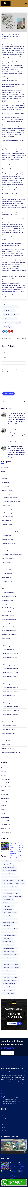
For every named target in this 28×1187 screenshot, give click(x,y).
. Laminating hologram (9, 642)
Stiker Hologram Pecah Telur (11, 687)
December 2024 (5, 787)
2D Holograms (7, 861)
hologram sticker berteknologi (10, 532)
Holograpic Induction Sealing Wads (12, 554)
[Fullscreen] (25, 1152)
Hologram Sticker (7, 528)
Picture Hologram (7, 581)
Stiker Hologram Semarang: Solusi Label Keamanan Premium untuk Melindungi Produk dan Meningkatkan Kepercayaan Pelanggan (16, 417)
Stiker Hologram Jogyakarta (11, 665)
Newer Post (21, 338)
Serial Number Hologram (9, 619)
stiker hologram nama (9, 970)
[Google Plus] (9, 331)
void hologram (9, 174)
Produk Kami (5, 1118)
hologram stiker (20, 883)
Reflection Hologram (8, 592)
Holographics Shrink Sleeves (10, 551)
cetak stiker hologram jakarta (11, 877)
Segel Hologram (6, 611)
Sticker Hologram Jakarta (8, 748)
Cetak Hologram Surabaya (10, 497)
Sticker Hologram (9, 311)
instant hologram (7, 566)
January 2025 (5, 783)
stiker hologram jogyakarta (10, 954)
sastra (18, 34)
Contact (4, 1127)
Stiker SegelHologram (8, 733)
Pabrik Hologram (7, 577)
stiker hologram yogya (9, 983)
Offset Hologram (7, 573)
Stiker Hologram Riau (9, 695)
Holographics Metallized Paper (11, 547)
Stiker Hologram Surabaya (10, 706)
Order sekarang (7, 1053)
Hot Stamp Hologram (8, 558)
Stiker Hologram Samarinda (11, 699)
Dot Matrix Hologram (8, 509)
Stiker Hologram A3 (7, 722)
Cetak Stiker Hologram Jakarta (11, 752)
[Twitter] (6, 331)
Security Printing (5, 744)
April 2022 (3, 809)
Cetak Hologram (7, 490)
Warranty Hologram (7, 741)
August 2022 (4, 802)
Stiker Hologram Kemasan (10, 668)
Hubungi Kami (12, 1023)
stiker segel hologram (8, 987)
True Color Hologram (8, 990)
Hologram (6, 36)
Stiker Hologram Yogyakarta (11, 714)
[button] (14, 1146)
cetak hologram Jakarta (10, 494)
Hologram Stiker (6, 535)
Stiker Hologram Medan (9, 676)
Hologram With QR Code (9, 543)
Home (3, 1112)
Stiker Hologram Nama (9, 684)
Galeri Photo (5, 1124)
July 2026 (3, 771)
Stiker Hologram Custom (9, 725)
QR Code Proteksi (7, 585)
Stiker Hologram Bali (8, 649)
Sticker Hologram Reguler (9, 634)
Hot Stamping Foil (7, 562)
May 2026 (3, 775)
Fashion (3, 475)
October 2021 (5, 821)
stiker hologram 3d (8, 945)
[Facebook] (3, 331)
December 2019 (5, 824)
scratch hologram (7, 906)
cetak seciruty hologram (9, 870)
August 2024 (4, 790)
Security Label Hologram (9, 912)
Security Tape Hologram (9, 608)
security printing (7, 916)
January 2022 (5, 817)
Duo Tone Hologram (8, 516)
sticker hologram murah (9, 935)
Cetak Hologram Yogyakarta (11, 501)
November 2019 (5, 828)
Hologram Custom (7, 524)
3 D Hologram (6, 486)
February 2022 (5, 813)
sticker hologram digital (9, 630)
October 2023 (5, 798)
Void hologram (8, 327)
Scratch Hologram (7, 600)
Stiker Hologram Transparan (11, 710)
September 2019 (6, 832)
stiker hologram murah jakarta (12, 323)
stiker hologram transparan (10, 980)
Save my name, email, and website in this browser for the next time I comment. (13, 371)
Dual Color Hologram (8, 513)
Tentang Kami (5, 1115)
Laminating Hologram (8, 570)
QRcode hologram (7, 589)
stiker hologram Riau (8, 974)
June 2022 (4, 805)
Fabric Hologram (7, 520)
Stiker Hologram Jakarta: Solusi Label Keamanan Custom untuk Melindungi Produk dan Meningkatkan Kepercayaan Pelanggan (16, 450)
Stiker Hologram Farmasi (10, 657)
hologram (20, 880)
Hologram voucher (7, 539)
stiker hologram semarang (10, 977)
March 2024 (4, 794)
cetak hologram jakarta (10, 307)
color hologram (6, 505)
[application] (14, 1146)
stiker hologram (7, 938)
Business (3, 471)
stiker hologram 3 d (8, 941)
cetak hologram (7, 864)
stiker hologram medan (9, 958)
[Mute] (22, 1152)
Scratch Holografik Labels (9, 596)
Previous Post (7, 338)
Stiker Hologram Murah (9, 680)
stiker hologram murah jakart (10, 964)
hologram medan (7, 883)
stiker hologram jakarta (9, 951)
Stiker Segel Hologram (9, 718)
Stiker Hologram (14, 36)
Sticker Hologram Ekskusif (11, 315)
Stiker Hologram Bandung (10, 653)
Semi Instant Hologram (8, 615)
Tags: (4, 304)
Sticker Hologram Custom (10, 627)
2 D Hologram (5, 467)
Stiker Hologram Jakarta (10, 661)
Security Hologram (7, 604)
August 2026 (4, 768)
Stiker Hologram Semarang (11, 703)
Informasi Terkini (6, 1121)
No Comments (7, 40)
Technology (4, 756)
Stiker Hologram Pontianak (10, 691)
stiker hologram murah (10, 319)
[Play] (3, 1152)
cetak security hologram (9, 874)
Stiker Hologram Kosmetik (10, 672)
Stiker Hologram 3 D (8, 646)
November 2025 (5, 779)
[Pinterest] (12, 331)
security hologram (7, 909)
